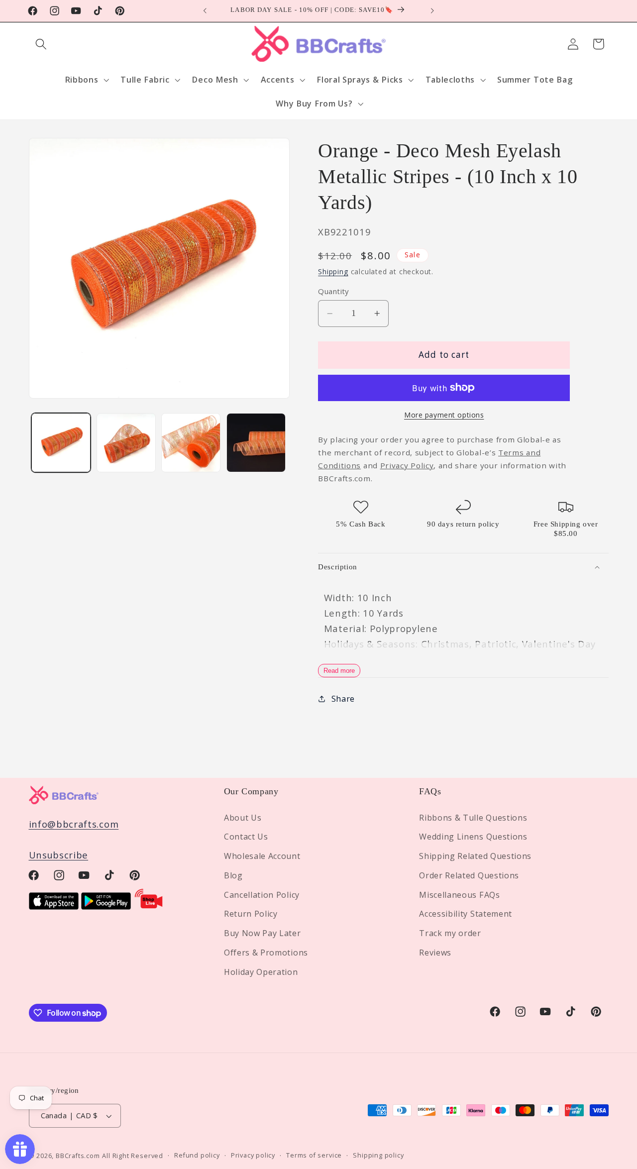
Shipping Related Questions (475, 855)
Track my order (450, 933)
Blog (233, 875)
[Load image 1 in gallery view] (61, 442)
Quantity (333, 291)
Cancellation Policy (262, 894)
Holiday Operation (261, 971)
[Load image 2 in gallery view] (126, 442)
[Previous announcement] (205, 11)
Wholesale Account (262, 855)
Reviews (435, 952)
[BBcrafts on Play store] (106, 906)
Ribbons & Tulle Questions (473, 817)
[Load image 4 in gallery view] (256, 442)
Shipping (333, 271)
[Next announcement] (432, 11)
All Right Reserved (132, 1155)
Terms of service (314, 1155)
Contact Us (246, 836)
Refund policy (196, 1155)
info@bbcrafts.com (74, 823)
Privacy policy (253, 1155)
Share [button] (343, 698)
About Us (243, 817)
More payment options (444, 415)
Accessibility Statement (465, 913)
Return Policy (251, 913)
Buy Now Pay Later (262, 933)
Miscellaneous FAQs (459, 894)
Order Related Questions (469, 875)
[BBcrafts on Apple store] (54, 906)
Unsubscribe (59, 855)
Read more (339, 670)
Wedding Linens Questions (473, 836)
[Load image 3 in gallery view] (190, 442)
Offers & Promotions (266, 952)
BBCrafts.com (78, 1155)
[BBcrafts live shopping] (149, 906)
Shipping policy (378, 1155)
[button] (41, 44)
